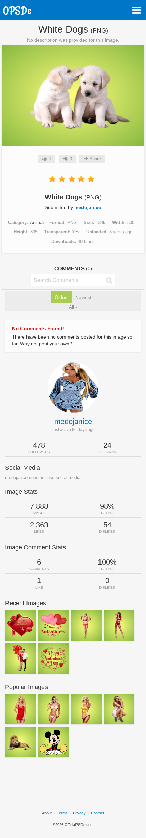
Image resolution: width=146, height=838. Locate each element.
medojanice (87, 207)
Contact (97, 813)
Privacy (79, 813)
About (47, 813)
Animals (38, 222)
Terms (62, 813)
